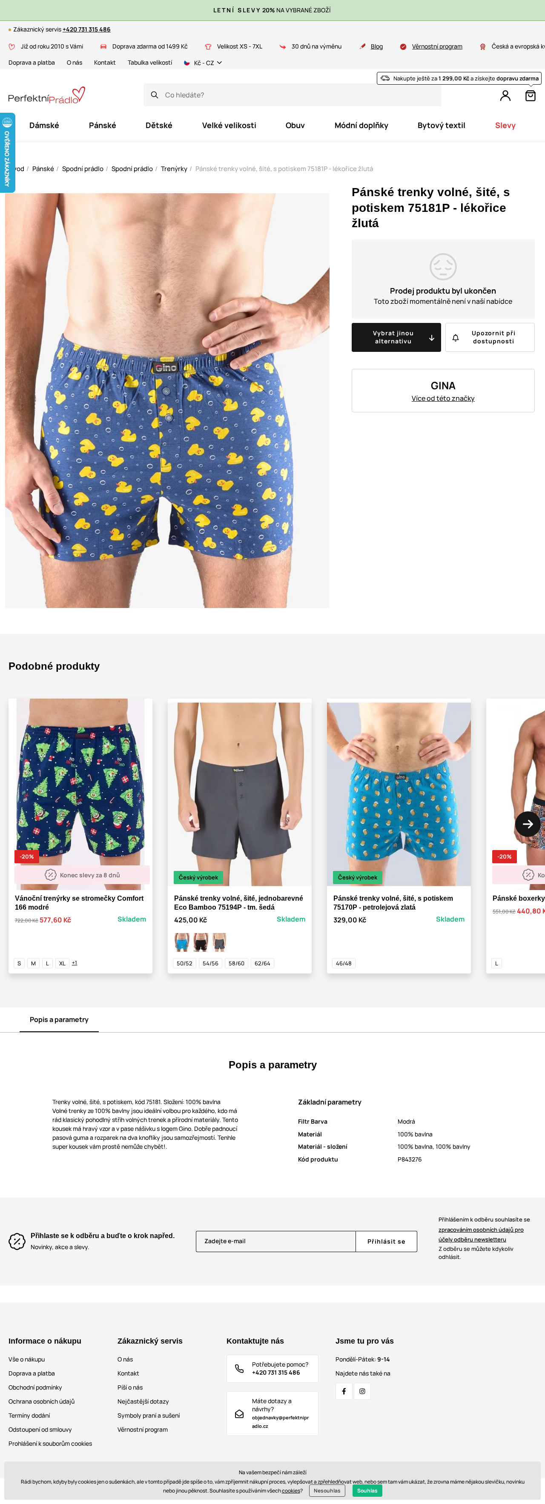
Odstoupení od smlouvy (40, 1429)
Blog (377, 46)
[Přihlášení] (505, 96)
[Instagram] (362, 1391)
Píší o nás (130, 1387)
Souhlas (367, 1490)
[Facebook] (344, 1391)
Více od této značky (443, 398)
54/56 (210, 963)
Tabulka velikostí (150, 62)
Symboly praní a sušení (149, 1415)
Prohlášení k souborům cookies (50, 1443)
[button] (528, 824)
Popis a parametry (59, 1019)
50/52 (184, 963)
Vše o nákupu (27, 1359)
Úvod (16, 168)
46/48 (344, 963)
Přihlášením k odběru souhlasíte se (484, 1229)
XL (62, 963)
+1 (74, 962)
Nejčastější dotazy (143, 1401)
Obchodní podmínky (35, 1387)
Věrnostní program (437, 46)
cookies (291, 1490)
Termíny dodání (29, 1415)
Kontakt (105, 62)
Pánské (43, 168)
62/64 (262, 963)
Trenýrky (174, 168)
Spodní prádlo (82, 168)
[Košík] (530, 96)
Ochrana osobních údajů (42, 1401)
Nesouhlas (327, 1490)
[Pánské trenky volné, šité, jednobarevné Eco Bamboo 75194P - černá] (201, 942)
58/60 (236, 963)
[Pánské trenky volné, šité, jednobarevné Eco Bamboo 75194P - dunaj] (182, 942)
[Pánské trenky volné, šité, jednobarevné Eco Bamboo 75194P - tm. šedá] (219, 942)
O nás (74, 62)
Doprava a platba (32, 62)
